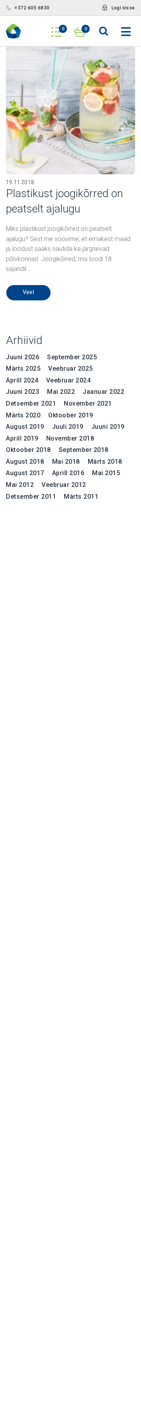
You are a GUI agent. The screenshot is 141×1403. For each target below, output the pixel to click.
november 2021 (88, 403)
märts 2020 (23, 415)
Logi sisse (123, 8)
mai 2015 (106, 473)
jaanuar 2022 (103, 391)
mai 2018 (66, 461)
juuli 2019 (67, 426)
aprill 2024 (22, 380)
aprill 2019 (22, 438)
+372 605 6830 (32, 8)
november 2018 (70, 438)
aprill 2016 (68, 473)
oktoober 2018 (28, 450)
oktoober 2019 (70, 415)
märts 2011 (81, 496)
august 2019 (25, 426)
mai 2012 (20, 484)
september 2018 (83, 450)
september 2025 (72, 357)
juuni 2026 (22, 357)
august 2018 (25, 461)
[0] (56, 29)
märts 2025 (23, 368)
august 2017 (25, 473)
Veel (28, 292)
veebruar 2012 (64, 484)
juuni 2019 (108, 426)
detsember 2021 (31, 403)
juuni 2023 (22, 391)
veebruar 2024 (68, 380)
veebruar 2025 (70, 368)
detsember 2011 (31, 496)
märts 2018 (105, 461)
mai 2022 (61, 391)
